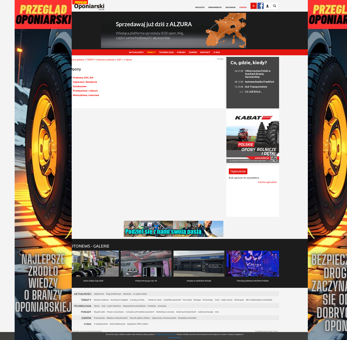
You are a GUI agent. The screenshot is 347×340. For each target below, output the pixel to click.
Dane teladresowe (117, 324)
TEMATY (151, 52)
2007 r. (120, 59)
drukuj (220, 59)
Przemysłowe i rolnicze (85, 90)
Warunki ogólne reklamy (140, 318)
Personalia (187, 300)
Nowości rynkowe (106, 59)
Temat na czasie (155, 300)
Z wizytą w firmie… (138, 300)
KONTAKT (205, 52)
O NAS (216, 52)
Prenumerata (215, 7)
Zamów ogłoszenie (267, 182)
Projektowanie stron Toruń (266, 331)
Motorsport (239, 300)
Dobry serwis (226, 300)
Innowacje (162, 306)
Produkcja (152, 306)
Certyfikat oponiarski (172, 300)
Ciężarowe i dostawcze (85, 82)
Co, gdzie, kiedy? (248, 62)
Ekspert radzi (99, 312)
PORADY (181, 52)
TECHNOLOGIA (166, 52)
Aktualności (82, 294)
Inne (217, 312)
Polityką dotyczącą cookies (165, 334)
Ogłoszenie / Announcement (164, 318)
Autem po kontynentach (186, 312)
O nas (87, 324)
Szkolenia (127, 294)
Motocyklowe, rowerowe (86, 95)
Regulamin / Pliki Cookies (137, 324)
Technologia (82, 306)
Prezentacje (208, 300)
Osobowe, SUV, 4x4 (83, 77)
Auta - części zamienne (111, 306)
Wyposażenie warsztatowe (134, 306)
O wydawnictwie (101, 324)
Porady (86, 312)
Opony (128, 59)
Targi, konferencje (113, 294)
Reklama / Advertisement (117, 318)
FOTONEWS (88, 246)
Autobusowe (79, 86)
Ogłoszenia (238, 171)
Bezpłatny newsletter (187, 318)
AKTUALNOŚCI (136, 52)
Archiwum (230, 7)
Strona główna (77, 59)
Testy (217, 300)
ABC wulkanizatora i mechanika (259, 300)
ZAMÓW (193, 52)
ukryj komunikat (174, 338)
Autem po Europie (205, 312)
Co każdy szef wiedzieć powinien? (140, 312)
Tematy (86, 299)
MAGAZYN (199, 7)
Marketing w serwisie (165, 312)
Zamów (243, 7)
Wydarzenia (99, 294)
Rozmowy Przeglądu (119, 300)
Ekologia (197, 300)
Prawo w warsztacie (115, 312)
